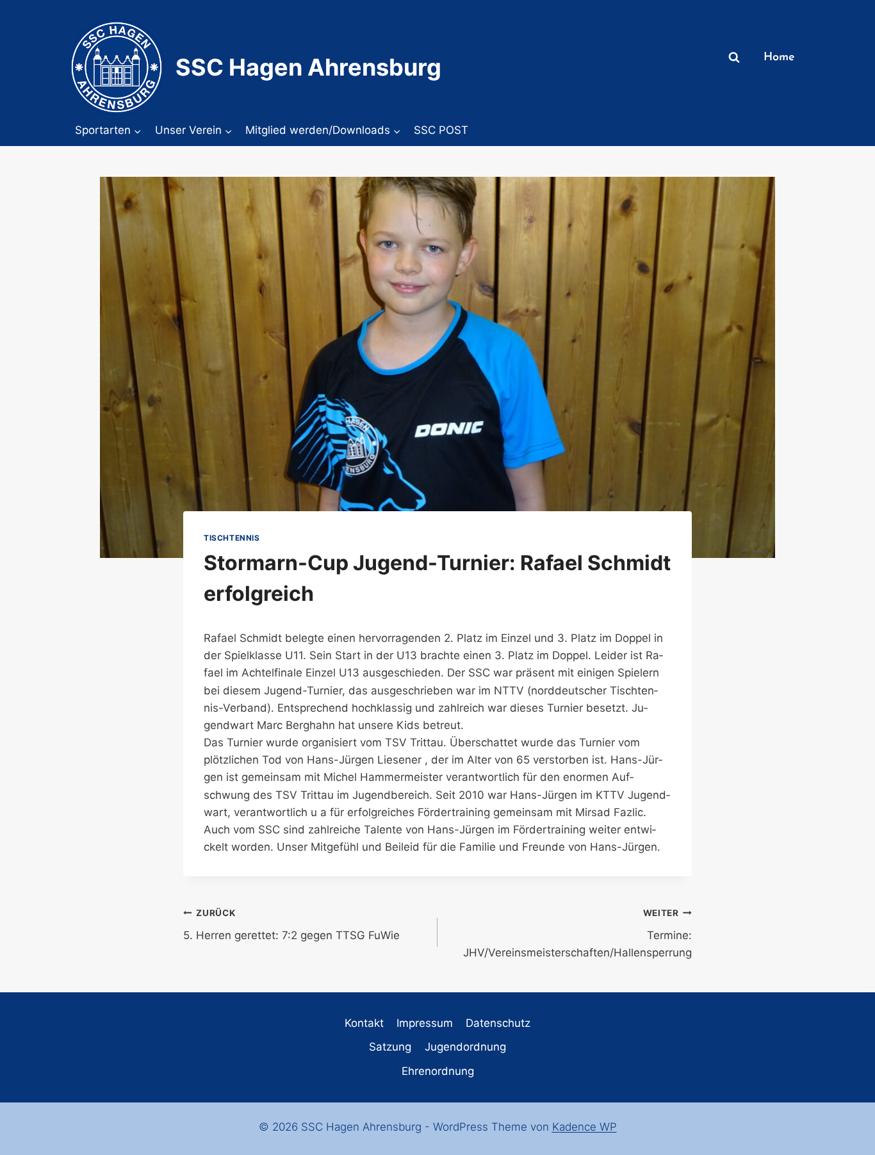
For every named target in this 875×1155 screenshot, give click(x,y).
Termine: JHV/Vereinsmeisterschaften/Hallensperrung (577, 933)
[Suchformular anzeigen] (734, 57)
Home (779, 57)
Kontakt (364, 1023)
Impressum (425, 1023)
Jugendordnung (465, 1046)
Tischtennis (232, 538)
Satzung (390, 1046)
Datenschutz (498, 1023)
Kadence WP (584, 1126)
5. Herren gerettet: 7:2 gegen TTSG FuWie (291, 925)
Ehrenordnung (438, 1071)
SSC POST (441, 130)
